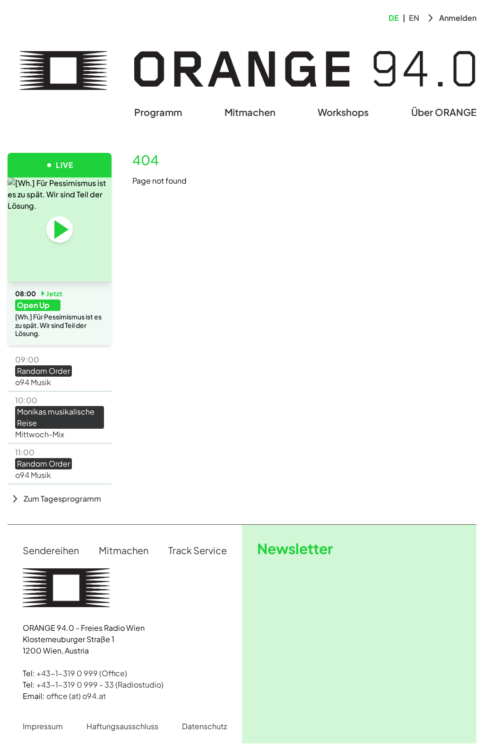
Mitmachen (250, 112)
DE (394, 18)
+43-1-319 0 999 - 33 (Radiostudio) (100, 684)
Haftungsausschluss (122, 726)
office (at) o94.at (76, 696)
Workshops (343, 112)
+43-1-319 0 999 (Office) (81, 673)
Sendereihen (51, 550)
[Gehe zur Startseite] (63, 70)
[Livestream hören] (59, 229)
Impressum (43, 726)
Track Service (197, 550)
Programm (158, 112)
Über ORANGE (443, 112)
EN (414, 18)
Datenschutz (204, 726)
